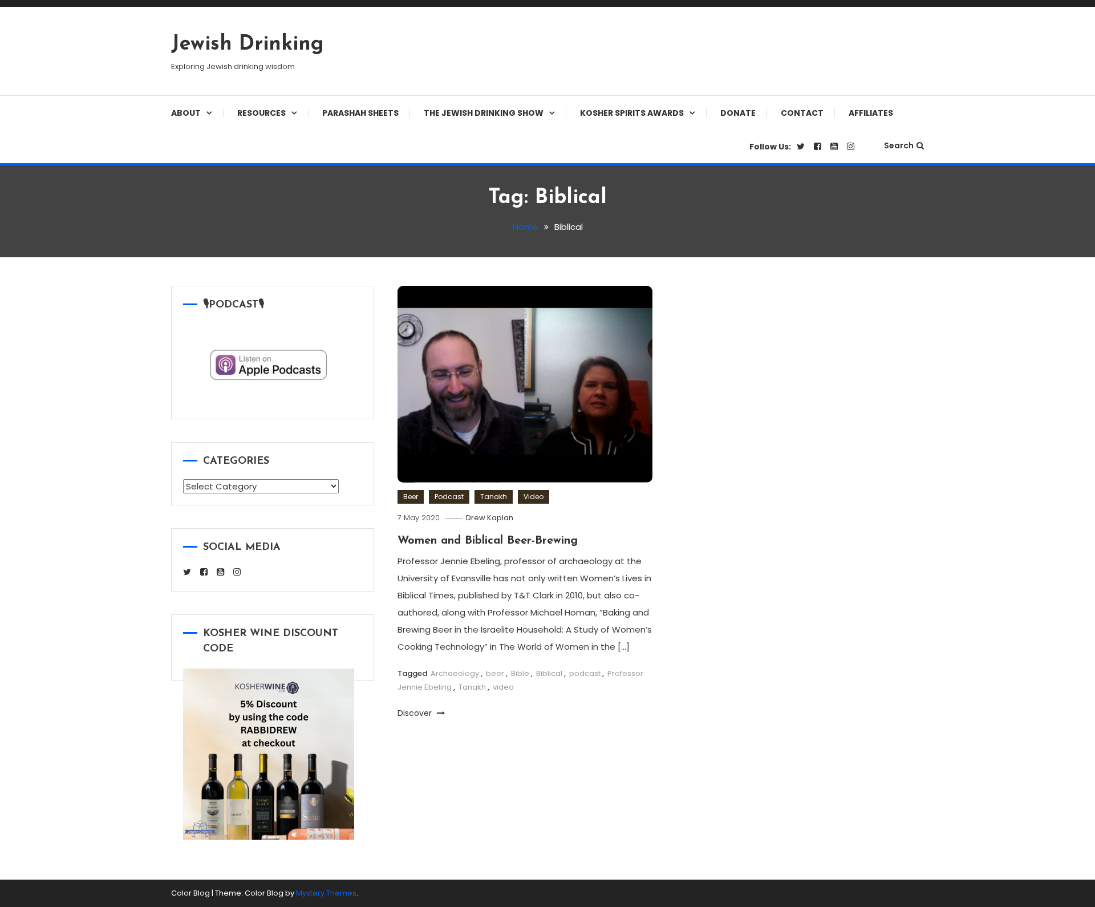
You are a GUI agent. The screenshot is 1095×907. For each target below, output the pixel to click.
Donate (738, 113)
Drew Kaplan (489, 517)
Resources (261, 113)
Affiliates (871, 113)
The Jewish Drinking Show (484, 113)
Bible (520, 673)
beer (495, 673)
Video (534, 496)
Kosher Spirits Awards (632, 113)
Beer (410, 496)
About (186, 113)
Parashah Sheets (360, 113)
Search (899, 145)
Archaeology (455, 673)
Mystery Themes (326, 893)
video (503, 687)
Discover (416, 713)
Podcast (449, 496)
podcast (585, 673)
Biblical (549, 673)
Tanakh (493, 496)
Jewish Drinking (247, 44)
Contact (802, 113)
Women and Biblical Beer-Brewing (488, 540)
